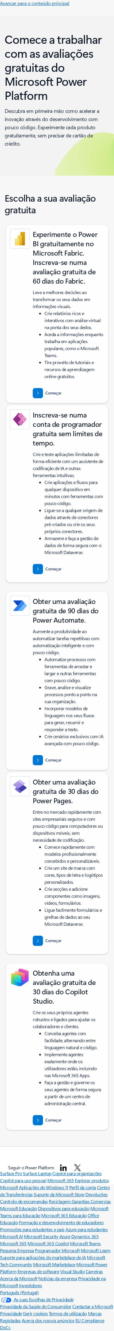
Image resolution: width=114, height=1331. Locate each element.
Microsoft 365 (60, 1180)
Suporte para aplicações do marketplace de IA (43, 1257)
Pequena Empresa (17, 1250)
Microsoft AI (11, 1236)
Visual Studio (72, 1271)
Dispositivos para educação (63, 1208)
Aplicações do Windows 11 (43, 1187)
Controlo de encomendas (24, 1201)
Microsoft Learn (95, 1250)
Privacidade (11, 1313)
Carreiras (94, 1271)
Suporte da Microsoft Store (59, 1194)
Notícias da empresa (57, 1278)
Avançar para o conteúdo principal (34, 3)
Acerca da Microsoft (18, 1278)
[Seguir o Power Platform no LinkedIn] (63, 1167)
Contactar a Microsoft (92, 1306)
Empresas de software (38, 1271)
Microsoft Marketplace (54, 1264)
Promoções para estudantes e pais (32, 1229)
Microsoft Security (41, 1236)
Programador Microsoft (57, 1250)
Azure (64, 1236)
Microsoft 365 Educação (64, 1215)
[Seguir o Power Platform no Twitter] (77, 1167)
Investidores (30, 1285)
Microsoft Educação (18, 1208)
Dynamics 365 (85, 1236)
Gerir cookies (35, 1313)
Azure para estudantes (86, 1229)
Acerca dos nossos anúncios (48, 1320)
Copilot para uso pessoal (23, 1180)
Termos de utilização (68, 1313)
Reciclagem (60, 1201)
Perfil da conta (82, 1187)
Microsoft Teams (85, 1243)
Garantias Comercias (91, 1201)
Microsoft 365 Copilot (48, 1243)
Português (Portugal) (19, 1292)
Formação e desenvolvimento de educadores (61, 1222)
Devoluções (96, 1194)
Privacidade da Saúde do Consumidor (35, 1306)
